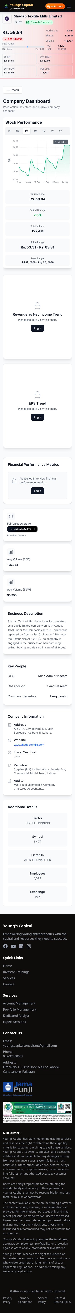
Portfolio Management (19, 1009)
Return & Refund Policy (62, 1300)
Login (37, 328)
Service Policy (43, 1300)
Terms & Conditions (25, 1300)
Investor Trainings (16, 972)
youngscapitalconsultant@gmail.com (30, 1045)
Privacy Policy (7, 1300)
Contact (8, 984)
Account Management (19, 1003)
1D (9, 131)
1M (26, 131)
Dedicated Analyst (16, 1016)
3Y (52, 131)
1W (17, 131)
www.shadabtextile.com (29, 744)
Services (9, 978)
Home (7, 966)
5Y (60, 131)
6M (35, 131)
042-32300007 (13, 1056)
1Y (43, 131)
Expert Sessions (14, 1022)
